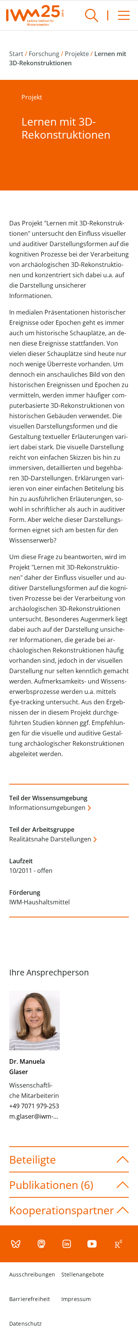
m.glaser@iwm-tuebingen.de (50, 1116)
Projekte (77, 54)
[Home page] (35, 15)
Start (16, 54)
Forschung (44, 54)
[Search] (92, 15)
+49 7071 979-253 (34, 1106)
